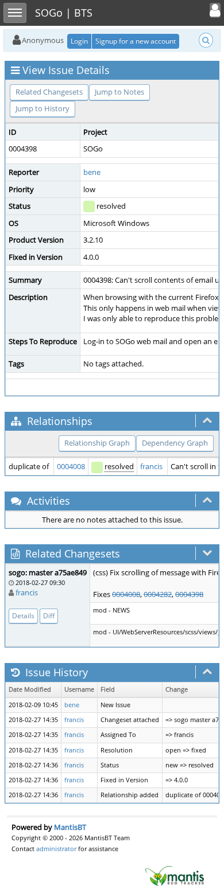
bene (92, 172)
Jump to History (42, 108)
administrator (56, 848)
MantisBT (70, 827)
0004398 (189, 594)
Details (23, 616)
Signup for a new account (135, 41)
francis (151, 466)
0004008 (71, 466)
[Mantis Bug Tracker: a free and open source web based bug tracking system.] (174, 875)
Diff (49, 616)
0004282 (158, 594)
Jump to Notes (119, 92)
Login (79, 41)
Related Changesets (49, 92)
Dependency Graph (175, 443)
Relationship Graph (97, 443)
